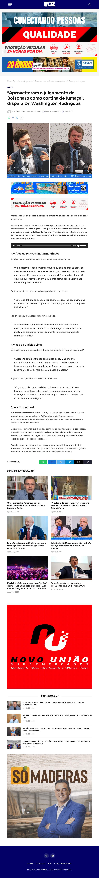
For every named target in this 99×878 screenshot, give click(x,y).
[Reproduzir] (14, 246)
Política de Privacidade (60, 863)
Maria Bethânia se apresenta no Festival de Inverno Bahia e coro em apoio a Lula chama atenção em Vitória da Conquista (27, 586)
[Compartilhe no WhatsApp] (9, 118)
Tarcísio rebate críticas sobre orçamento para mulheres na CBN (68, 584)
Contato (40, 863)
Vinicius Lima (20, 112)
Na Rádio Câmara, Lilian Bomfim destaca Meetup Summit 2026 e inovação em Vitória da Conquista (56, 729)
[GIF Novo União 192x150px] (49, 34)
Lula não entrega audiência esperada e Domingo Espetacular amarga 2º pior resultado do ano (26, 546)
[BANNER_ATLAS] (49, 56)
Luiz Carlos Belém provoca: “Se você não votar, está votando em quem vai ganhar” (71, 546)
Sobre (30, 863)
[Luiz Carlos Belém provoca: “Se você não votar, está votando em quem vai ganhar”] (71, 528)
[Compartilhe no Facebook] (13, 118)
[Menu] (10, 4)
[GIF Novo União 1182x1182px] (49, 688)
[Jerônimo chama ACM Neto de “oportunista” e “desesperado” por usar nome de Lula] (14, 718)
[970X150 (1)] (49, 71)
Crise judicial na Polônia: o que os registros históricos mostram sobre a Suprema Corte (26, 505)
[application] (49, 245)
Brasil (10, 87)
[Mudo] (78, 246)
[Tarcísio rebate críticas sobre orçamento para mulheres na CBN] (71, 568)
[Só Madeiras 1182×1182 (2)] (49, 838)
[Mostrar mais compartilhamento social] (21, 118)
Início (9, 81)
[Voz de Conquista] (49, 4)
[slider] (83, 245)
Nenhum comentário (52, 112)
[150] (49, 193)
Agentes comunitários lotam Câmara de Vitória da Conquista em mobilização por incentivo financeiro (56, 742)
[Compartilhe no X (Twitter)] (17, 118)
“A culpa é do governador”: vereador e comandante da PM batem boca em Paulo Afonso (70, 505)
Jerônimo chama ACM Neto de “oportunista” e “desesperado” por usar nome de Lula (57, 716)
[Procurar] (89, 4)
